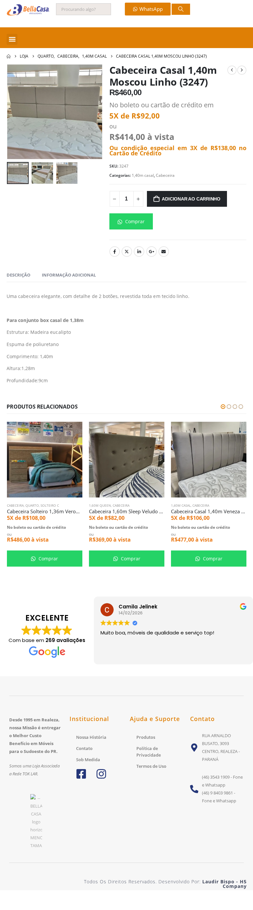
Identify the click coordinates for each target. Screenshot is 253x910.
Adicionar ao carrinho (191, 198)
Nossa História (91, 737)
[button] (12, 39)
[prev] (232, 70)
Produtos (145, 737)
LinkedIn (139, 251)
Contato (84, 748)
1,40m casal (143, 175)
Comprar (134, 221)
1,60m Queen (18, 505)
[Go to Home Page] (9, 56)
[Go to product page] (44, 459)
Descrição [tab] (18, 275)
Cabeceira (165, 175)
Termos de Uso (151, 766)
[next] (241, 70)
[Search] (181, 9)
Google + (151, 251)
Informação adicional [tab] (69, 275)
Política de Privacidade (148, 751)
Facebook (114, 251)
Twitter (127, 251)
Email (163, 251)
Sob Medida (88, 760)
